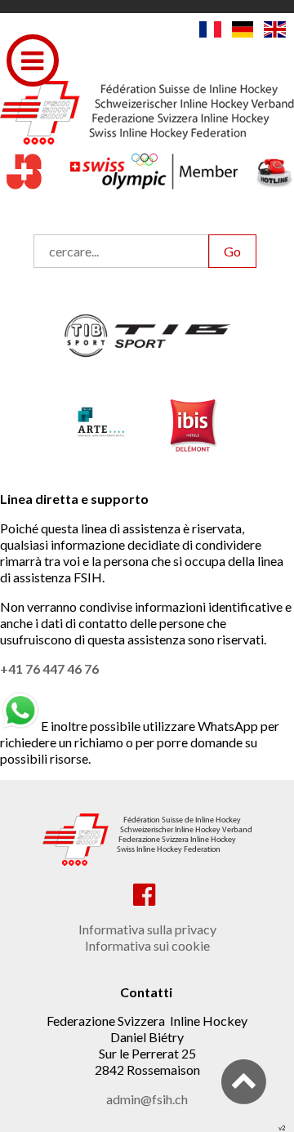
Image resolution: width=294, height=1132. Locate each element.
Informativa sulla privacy (147, 929)
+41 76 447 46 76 (49, 668)
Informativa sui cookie (147, 945)
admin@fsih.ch (147, 1099)
